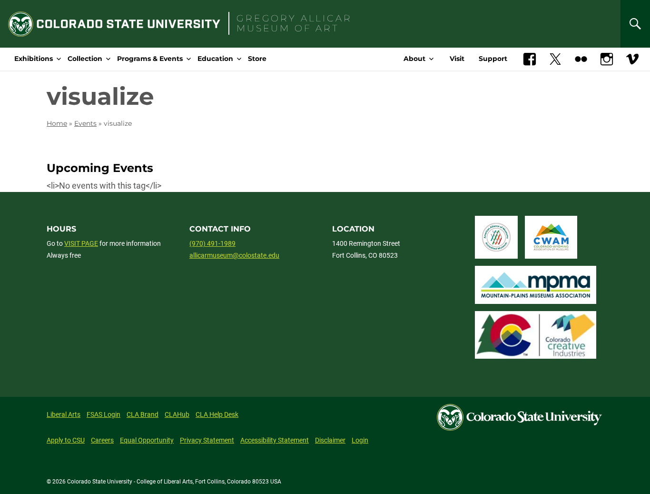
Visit (457, 58)
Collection (85, 58)
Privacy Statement (207, 440)
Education (215, 58)
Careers (102, 440)
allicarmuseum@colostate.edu (234, 255)
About (414, 58)
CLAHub (177, 414)
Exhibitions (33, 58)
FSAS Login (103, 414)
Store (257, 58)
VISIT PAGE (81, 243)
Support (493, 58)
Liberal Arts (63, 414)
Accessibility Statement (274, 440)
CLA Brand (142, 414)
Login (360, 440)
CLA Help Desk (217, 414)
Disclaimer (330, 440)
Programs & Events (150, 58)
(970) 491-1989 (212, 243)
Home (57, 123)
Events (85, 123)
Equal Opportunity (147, 440)
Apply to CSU (66, 440)
